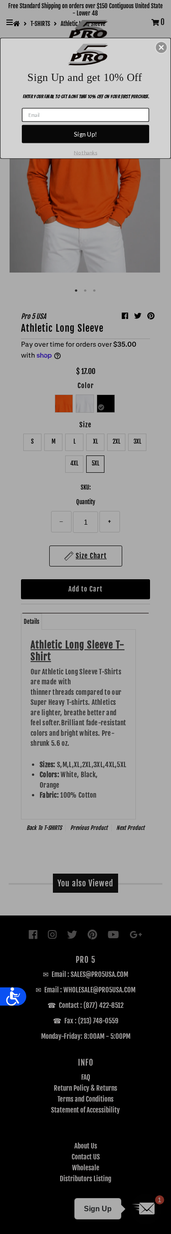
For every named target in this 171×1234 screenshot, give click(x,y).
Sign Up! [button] (85, 133)
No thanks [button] (85, 152)
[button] (161, 47)
